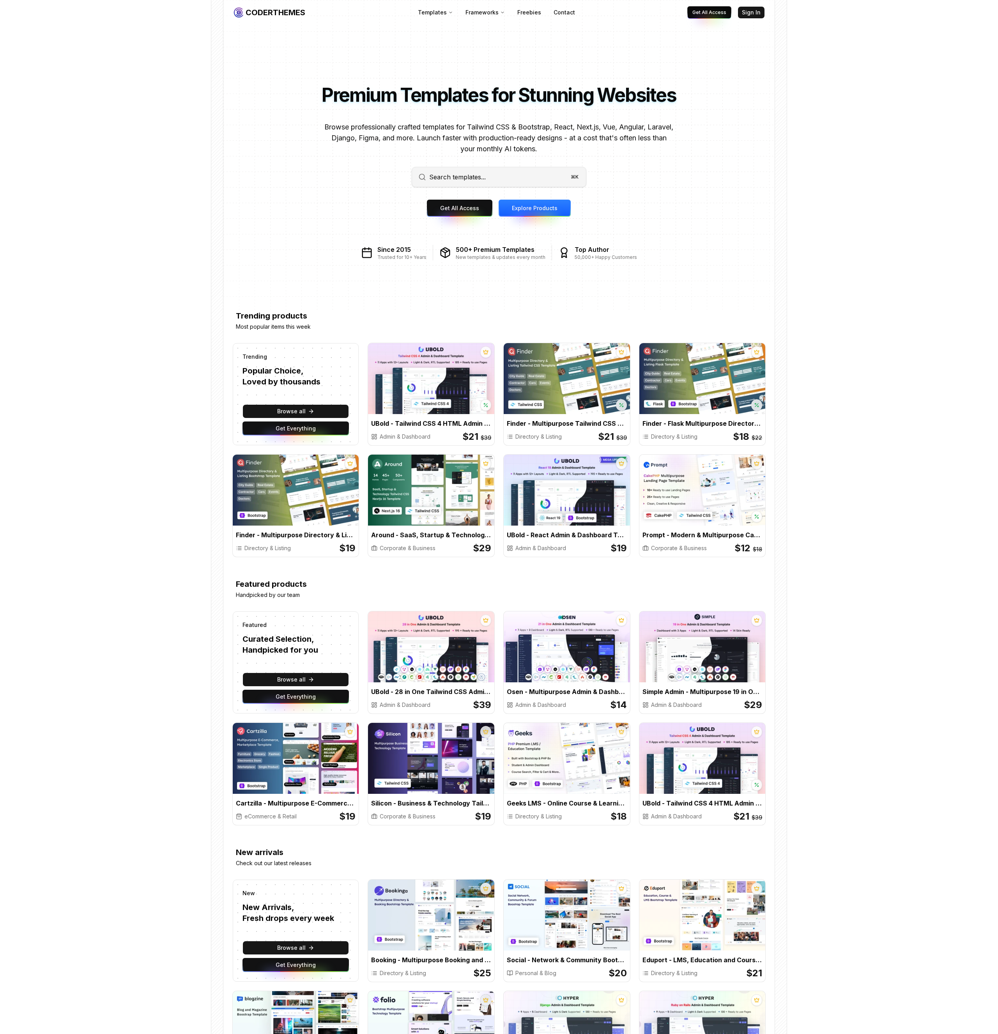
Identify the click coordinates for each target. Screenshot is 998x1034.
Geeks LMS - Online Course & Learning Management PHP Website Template (567, 803)
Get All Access (709, 12)
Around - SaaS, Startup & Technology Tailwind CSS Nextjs (431, 535)
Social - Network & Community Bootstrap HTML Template (567, 960)
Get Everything (296, 428)
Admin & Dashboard (405, 436)
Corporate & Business (407, 548)
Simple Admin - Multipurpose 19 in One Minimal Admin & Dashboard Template (702, 692)
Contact (564, 12)
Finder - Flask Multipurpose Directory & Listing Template (702, 423)
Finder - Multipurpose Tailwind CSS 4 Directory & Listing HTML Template (567, 423)
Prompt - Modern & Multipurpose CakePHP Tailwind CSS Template (702, 535)
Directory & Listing (538, 436)
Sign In (751, 12)
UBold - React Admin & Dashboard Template (567, 535)
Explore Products (534, 208)
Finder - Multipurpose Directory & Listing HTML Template (296, 535)
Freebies (529, 12)
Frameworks (482, 12)
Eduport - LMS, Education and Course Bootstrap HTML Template (702, 960)
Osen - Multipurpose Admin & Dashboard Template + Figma (567, 692)
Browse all (291, 411)
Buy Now (408, 385)
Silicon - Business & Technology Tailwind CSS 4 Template (431, 803)
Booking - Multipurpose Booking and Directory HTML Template (431, 960)
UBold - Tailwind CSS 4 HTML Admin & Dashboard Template (431, 423)
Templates (432, 12)
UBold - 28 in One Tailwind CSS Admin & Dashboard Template (431, 692)
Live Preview (461, 385)
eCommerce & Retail (270, 816)
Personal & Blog (535, 973)
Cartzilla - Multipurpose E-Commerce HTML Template (296, 803)
